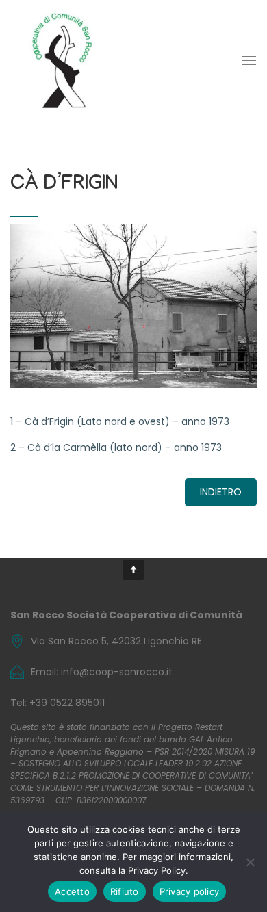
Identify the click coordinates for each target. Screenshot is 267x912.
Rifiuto (124, 891)
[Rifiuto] (250, 862)
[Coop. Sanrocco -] (62, 60)
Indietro (221, 492)
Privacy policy (190, 891)
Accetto (72, 891)
